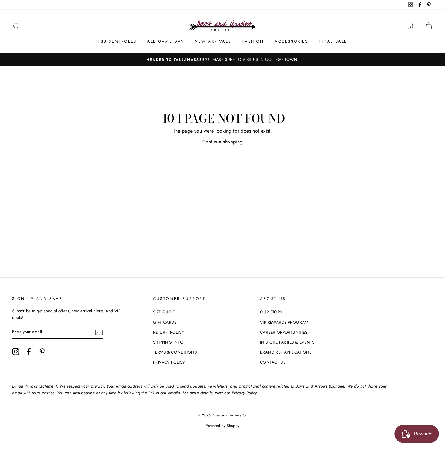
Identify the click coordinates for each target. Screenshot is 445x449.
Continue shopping (222, 141)
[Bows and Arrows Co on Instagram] (15, 351)
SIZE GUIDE (164, 312)
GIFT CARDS (164, 322)
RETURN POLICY (168, 332)
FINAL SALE (333, 41)
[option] (222, 59)
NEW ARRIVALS (213, 41)
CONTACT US (272, 362)
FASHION (253, 41)
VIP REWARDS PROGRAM (284, 322)
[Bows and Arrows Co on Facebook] (28, 351)
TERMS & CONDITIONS (175, 352)
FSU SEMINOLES (117, 41)
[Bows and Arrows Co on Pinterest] (42, 351)
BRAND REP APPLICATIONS (286, 352)
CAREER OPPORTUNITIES (283, 332)
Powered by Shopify (222, 425)
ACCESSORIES (291, 41)
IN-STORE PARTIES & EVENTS (287, 342)
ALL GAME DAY (165, 41)
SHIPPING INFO (168, 342)
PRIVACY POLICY (169, 362)
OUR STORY (271, 312)
